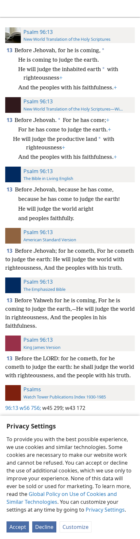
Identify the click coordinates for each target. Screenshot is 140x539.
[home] (9, 8)
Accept (17, 527)
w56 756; (30, 408)
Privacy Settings (105, 509)
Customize (76, 527)
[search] (132, 8)
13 (10, 50)
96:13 (11, 408)
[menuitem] (9, 8)
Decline (44, 527)
